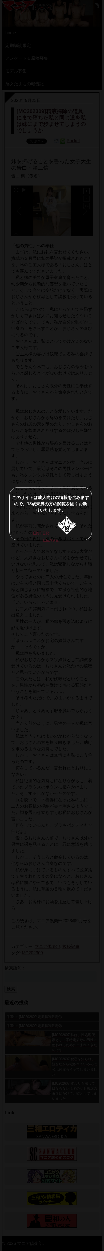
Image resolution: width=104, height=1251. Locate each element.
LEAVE (51, 540)
